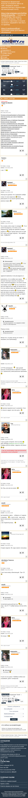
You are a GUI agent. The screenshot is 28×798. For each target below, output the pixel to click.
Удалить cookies (4, 783)
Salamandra (13, 349)
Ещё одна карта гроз (7, 144)
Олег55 (10, 306)
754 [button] (6, 73)
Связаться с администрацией (8, 781)
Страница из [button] (8, 72)
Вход (24, 35)
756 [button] (13, 73)
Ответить (6, 66)
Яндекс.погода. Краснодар (8, 122)
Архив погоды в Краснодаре (9, 134)
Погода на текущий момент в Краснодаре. (13, 115)
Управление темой (15, 66)
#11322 (2, 569)
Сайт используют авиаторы (9, 141)
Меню (7, 35)
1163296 (5, 70)
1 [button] (20, 72)
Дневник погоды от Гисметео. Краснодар (13, 135)
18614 (10, 70)
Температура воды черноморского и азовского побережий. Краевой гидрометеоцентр (11, 128)
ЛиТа (13, 390)
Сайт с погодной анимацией (9, 147)
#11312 (2, 192)
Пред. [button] (17, 72)
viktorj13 (14, 772)
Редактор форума (6, 103)
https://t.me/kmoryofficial (10, 28)
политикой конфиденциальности (17, 756)
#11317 (2, 405)
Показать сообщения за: (14, 706)
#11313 (2, 223)
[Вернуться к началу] (26, 154)
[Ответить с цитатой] (20, 151)
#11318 (2, 439)
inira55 (3, 503)
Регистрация (27, 35)
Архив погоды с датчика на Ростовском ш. (13, 132)
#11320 (2, 512)
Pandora (3, 158)
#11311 (2, 167)
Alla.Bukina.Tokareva (7, 560)
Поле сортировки (13, 711)
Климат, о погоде (4, 110)
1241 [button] (21, 73)
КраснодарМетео (6, 139)
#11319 (2, 485)
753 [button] (3, 73)
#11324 (2, 633)
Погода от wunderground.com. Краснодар (12, 123)
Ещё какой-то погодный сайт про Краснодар (13, 125)
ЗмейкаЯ (10, 182)
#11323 (2, 594)
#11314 (2, 258)
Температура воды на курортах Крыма (12, 146)
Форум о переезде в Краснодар (8, 61)
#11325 (2, 667)
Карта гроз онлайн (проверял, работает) (12, 142)
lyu (11, 533)
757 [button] (16, 73)
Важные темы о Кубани (22, 61)
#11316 (2, 363)
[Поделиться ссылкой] (23, 151)
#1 (1, 112)
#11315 (2, 318)
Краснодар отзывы (6, 793)
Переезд (15, 61)
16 (13, 70)
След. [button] (3, 74)
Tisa (11, 423)
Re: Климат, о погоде (5, 166)
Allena (15, 211)
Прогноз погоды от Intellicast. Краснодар (12, 120)
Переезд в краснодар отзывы (19, 793)
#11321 (2, 545)
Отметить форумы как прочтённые (9, 786)
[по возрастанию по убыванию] (13, 716)
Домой (3, 35)
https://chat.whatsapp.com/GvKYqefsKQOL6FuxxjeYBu (14, 14)
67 (17, 70)
